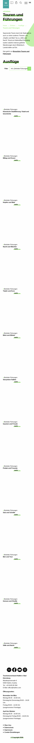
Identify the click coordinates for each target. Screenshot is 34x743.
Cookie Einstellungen (12, 732)
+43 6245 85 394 (11, 685)
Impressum (8, 730)
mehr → (17, 116)
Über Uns (7, 725)
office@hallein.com (14, 687)
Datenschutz (9, 727)
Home (5, 25)
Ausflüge (21, 25)
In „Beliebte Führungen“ (20, 68)
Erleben (12, 25)
